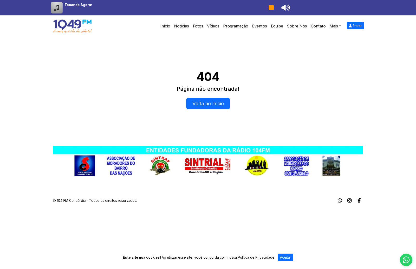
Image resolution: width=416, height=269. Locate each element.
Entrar (357, 26)
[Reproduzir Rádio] (271, 7)
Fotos (198, 26)
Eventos (259, 26)
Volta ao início (208, 103)
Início (165, 26)
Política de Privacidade (256, 257)
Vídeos (213, 26)
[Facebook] (359, 200)
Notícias (181, 26)
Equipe (277, 26)
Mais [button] (334, 26)
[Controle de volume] (284, 7)
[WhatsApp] (340, 200)
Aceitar (285, 257)
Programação (235, 26)
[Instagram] (349, 200)
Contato (318, 26)
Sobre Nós (297, 26)
